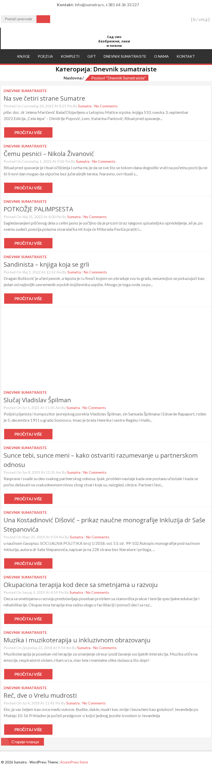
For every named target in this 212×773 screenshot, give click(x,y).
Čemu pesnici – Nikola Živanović (49, 153)
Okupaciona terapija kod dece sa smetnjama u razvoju (81, 584)
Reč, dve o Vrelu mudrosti (40, 695)
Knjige (23, 56)
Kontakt (186, 56)
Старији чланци (25, 741)
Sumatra (85, 106)
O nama (161, 56)
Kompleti (70, 56)
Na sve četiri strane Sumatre (44, 98)
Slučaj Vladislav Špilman (37, 400)
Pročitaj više (28, 132)
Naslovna (73, 77)
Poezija (45, 56)
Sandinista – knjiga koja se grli (46, 264)
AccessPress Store (74, 762)
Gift (91, 56)
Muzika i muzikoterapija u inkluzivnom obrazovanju (77, 640)
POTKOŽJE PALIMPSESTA (38, 209)
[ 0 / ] (200, 19)
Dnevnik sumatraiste (125, 56)
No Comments (106, 106)
